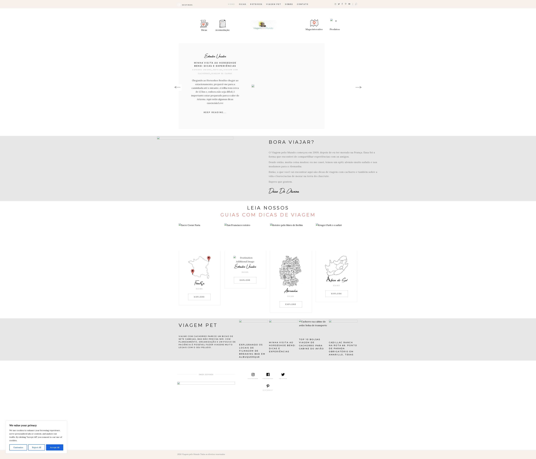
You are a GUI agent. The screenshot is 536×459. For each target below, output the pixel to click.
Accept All (54, 447)
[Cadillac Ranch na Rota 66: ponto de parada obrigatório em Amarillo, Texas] (343, 329)
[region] (36, 437)
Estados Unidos (215, 56)
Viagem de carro (221, 73)
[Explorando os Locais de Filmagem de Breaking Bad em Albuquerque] (253, 330)
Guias (199, 289)
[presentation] (177, 87)
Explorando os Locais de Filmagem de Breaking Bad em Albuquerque (252, 350)
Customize (18, 447)
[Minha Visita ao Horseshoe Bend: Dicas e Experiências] (253, 86)
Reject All (36, 447)
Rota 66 (217, 70)
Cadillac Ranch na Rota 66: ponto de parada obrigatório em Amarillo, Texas (343, 348)
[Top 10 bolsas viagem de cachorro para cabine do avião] (313, 328)
